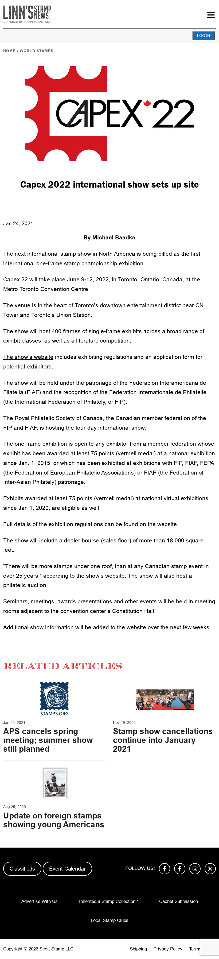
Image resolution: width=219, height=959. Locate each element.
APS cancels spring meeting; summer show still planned (48, 740)
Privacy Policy (168, 949)
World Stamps (36, 51)
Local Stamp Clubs (109, 920)
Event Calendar (67, 869)
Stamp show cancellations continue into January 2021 (163, 740)
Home (9, 51)
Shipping (138, 949)
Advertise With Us (39, 901)
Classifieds (22, 869)
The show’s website (28, 357)
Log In (203, 35)
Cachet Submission (178, 901)
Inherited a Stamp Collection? (108, 901)
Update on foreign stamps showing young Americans (53, 820)
